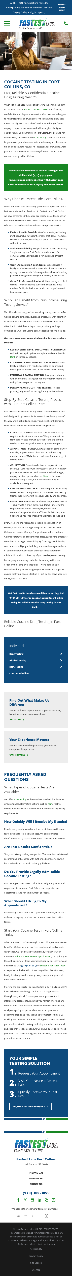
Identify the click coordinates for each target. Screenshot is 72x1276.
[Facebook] (18, 1200)
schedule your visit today (52, 965)
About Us (15, 719)
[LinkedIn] (39, 1200)
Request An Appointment (29, 1106)
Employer (36, 1178)
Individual (36, 1173)
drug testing (40, 137)
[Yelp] (46, 1200)
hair (50, 804)
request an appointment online (26, 180)
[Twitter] (25, 1200)
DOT (12, 357)
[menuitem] (33, 654)
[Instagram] (53, 1200)
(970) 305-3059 (41, 175)
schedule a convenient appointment (33, 956)
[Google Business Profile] (32, 1200)
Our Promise (17, 754)
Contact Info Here (62, 7)
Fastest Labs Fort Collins (36, 109)
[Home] (37, 23)
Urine (46, 476)
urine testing (20, 799)
